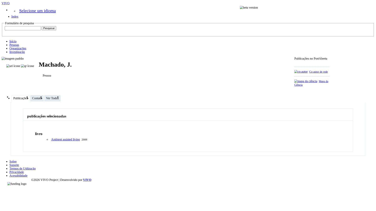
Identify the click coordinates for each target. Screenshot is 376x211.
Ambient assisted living (65, 139)
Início (12, 41)
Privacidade (16, 172)
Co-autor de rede (318, 71)
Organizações (17, 48)
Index (14, 16)
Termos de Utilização (22, 168)
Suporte (14, 165)
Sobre (13, 161)
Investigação (17, 52)
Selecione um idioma (37, 10)
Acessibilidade (18, 175)
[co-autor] (301, 71)
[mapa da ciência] (305, 81)
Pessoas (14, 44)
